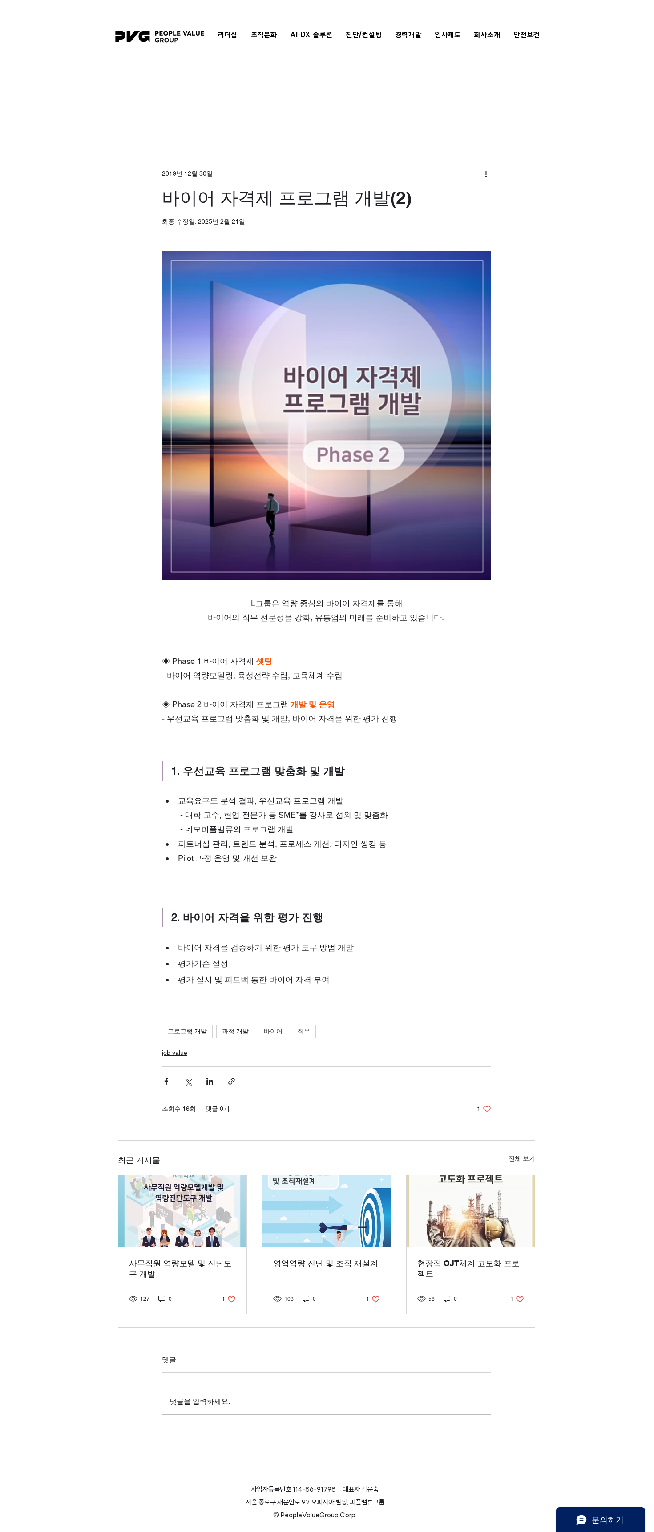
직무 (304, 1031)
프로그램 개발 (187, 1031)
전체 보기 (522, 1158)
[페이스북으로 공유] (166, 1081)
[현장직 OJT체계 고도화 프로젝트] (471, 1211)
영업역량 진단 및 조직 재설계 (325, 1263)
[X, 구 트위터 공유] (188, 1081)
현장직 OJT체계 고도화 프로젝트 (468, 1269)
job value (174, 1052)
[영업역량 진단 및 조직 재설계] (326, 1211)
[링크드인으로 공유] (210, 1081)
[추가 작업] (485, 173)
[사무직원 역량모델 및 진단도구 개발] (182, 1211)
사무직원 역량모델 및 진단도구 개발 (180, 1269)
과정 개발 (235, 1031)
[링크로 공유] (231, 1081)
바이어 (273, 1031)
